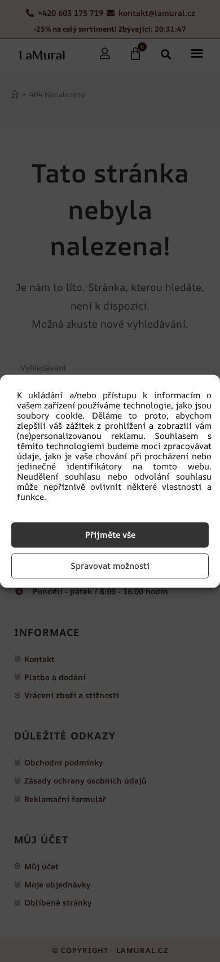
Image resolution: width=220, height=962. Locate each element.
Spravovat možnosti (110, 566)
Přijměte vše (110, 535)
